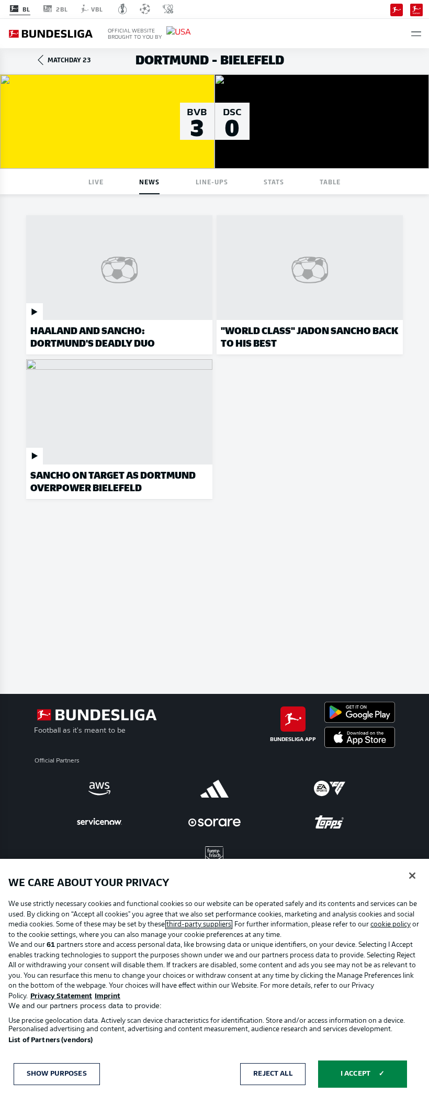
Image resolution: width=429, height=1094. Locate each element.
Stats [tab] (274, 181)
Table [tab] (330, 181)
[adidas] (214, 789)
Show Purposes (57, 1073)
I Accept (355, 1073)
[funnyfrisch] (214, 855)
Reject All (272, 1073)
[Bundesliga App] (396, 9)
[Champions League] (145, 9)
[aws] (99, 789)
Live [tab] (96, 181)
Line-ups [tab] (212, 181)
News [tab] (149, 181)
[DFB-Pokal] (122, 9)
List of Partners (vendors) (50, 1040)
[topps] (329, 822)
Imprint (107, 996)
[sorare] (214, 822)
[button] (416, 33)
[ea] (329, 788)
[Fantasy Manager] (416, 9)
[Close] (412, 875)
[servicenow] (99, 822)
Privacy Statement (61, 996)
